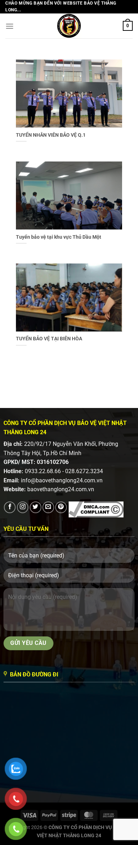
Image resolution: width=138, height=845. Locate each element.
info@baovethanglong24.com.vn (62, 480)
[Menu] (9, 26)
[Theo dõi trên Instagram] (23, 507)
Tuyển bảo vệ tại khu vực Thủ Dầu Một (58, 237)
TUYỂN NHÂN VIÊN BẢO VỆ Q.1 (51, 135)
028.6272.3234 (84, 471)
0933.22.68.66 (43, 471)
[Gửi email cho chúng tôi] (48, 507)
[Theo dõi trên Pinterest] (61, 507)
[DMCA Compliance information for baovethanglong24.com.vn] (96, 509)
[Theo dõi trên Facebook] (10, 507)
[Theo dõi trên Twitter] (35, 507)
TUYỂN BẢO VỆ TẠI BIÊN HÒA (49, 338)
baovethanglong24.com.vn (60, 489)
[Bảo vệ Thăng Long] (69, 25)
